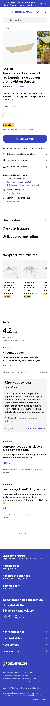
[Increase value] (18, 116)
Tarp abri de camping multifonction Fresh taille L (10, 286)
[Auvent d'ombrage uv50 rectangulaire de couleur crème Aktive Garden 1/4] (19, 47)
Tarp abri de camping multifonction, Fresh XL (30, 286)
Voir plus (9, 421)
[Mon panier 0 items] (44, 12)
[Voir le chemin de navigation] (4, 28)
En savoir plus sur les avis (13, 341)
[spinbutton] (12, 115)
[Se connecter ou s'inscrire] (38, 12)
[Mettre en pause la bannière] (41, 4)
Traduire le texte (34, 428)
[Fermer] (45, 4)
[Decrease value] (6, 116)
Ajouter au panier (25, 139)
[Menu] (6, 12)
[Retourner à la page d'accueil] (22, 12)
